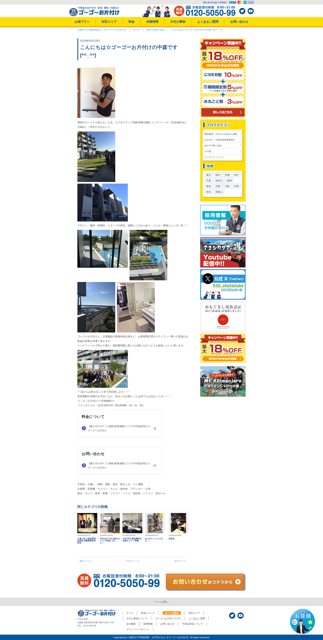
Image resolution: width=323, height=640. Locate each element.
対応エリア (109, 21)
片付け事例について (137, 618)
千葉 (208, 180)
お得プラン (82, 21)
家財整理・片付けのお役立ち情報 (220, 134)
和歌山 (219, 192)
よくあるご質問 (207, 21)
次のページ (180, 561)
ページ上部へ (161, 601)
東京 (208, 175)
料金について (148, 613)
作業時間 (152, 21)
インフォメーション (214, 157)
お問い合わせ (239, 21)
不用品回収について (192, 624)
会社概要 (131, 624)
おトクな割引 (172, 613)
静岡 (229, 180)
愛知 (208, 186)
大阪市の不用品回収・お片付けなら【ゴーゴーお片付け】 (158, 637)
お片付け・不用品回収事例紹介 (219, 140)
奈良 (208, 192)
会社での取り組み (213, 145)
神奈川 (219, 180)
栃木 (218, 175)
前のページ (85, 561)
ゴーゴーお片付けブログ (168, 618)
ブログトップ (132, 561)
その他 (207, 151)
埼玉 (236, 175)
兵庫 (236, 186)
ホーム (129, 613)
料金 (132, 21)
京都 (218, 186)
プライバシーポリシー (138, 629)
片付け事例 (177, 21)
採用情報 (148, 624)
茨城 (227, 175)
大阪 (227, 186)
